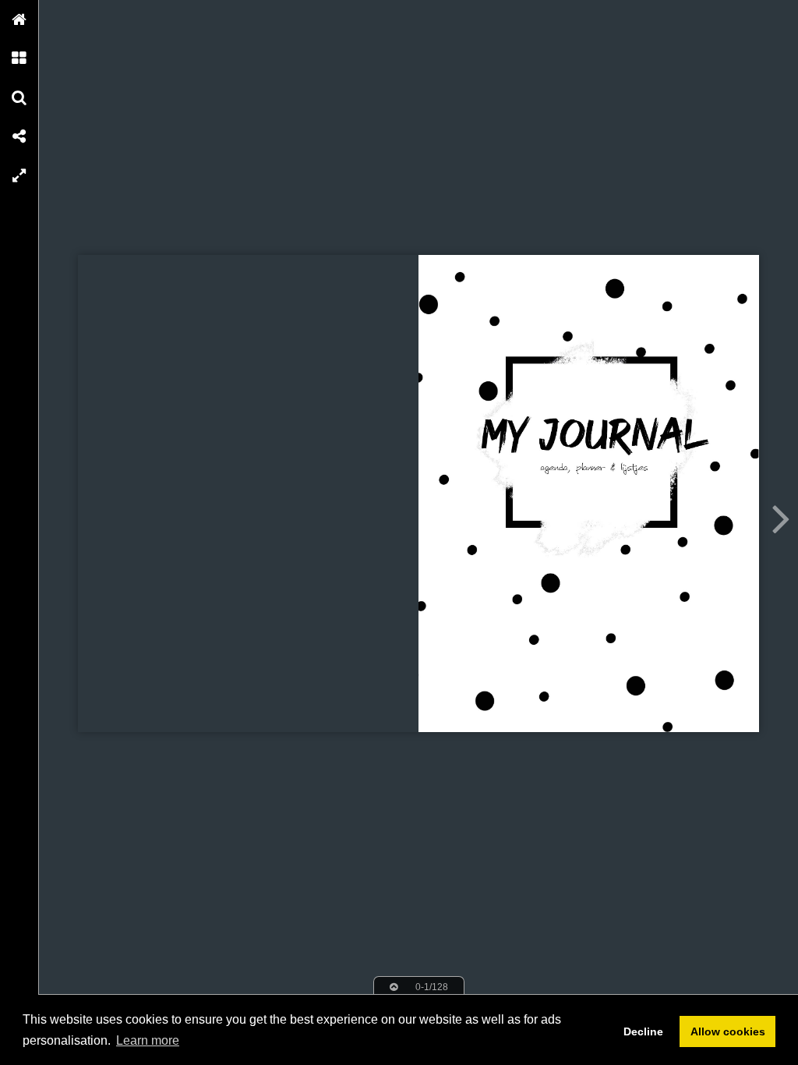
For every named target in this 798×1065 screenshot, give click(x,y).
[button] (19, 19)
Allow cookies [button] (727, 1031)
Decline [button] (643, 1031)
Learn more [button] (147, 1040)
